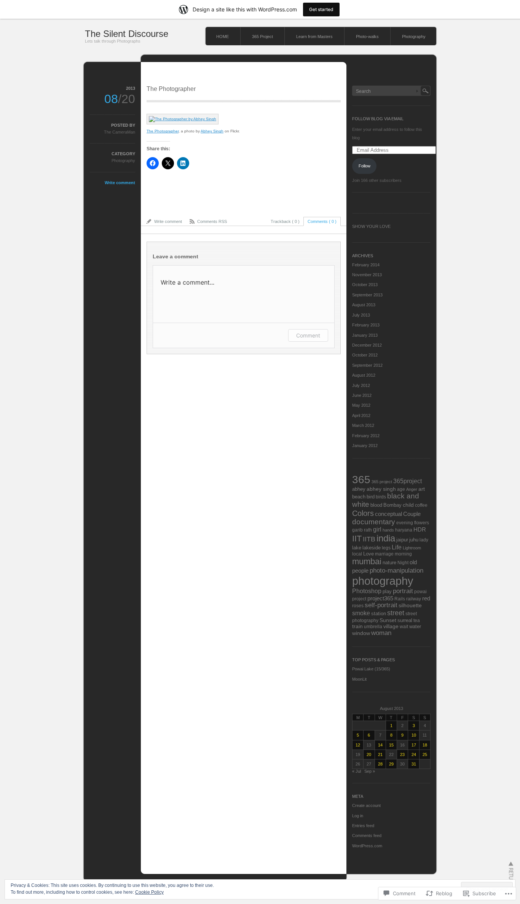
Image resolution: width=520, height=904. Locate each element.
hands (388, 530)
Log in (357, 815)
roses (358, 605)
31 (414, 764)
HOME (222, 36)
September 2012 (367, 365)
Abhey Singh (212, 131)
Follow (364, 166)
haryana (403, 529)
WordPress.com (367, 846)
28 (380, 764)
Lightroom (412, 548)
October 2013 (365, 284)
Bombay (392, 505)
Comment (308, 335)
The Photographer (163, 131)
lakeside (371, 548)
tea (416, 620)
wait (404, 626)
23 (402, 754)
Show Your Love (371, 226)
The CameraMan (119, 132)
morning (403, 553)
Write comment (120, 182)
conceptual (388, 514)
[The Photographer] (183, 119)
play (387, 591)
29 (391, 764)
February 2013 (366, 325)
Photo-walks (367, 36)
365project (407, 481)
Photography (414, 36)
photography (382, 581)
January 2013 (365, 335)
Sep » (369, 771)
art (421, 489)
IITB (369, 539)
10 (414, 735)
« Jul (356, 771)
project (359, 598)
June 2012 (362, 395)
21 (380, 754)
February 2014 (366, 265)
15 (391, 745)
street (395, 613)
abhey (358, 489)
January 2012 (365, 445)
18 (425, 745)
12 (358, 745)
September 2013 (367, 295)
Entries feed (363, 825)
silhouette (410, 605)
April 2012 (361, 415)
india (385, 538)
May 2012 (361, 405)
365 (361, 479)
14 (380, 745)
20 (369, 754)
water (415, 626)
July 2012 (361, 385)
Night (402, 562)
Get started (321, 9)
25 (425, 754)
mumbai (366, 561)
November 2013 (367, 274)
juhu (413, 540)
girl (377, 529)
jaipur (402, 540)
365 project (382, 481)
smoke (361, 613)
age (401, 489)
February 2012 (366, 435)
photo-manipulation (396, 570)
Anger (411, 489)
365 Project (262, 36)
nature (389, 562)
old (413, 562)
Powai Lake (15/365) (371, 669)
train (357, 626)
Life (397, 547)
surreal (404, 620)
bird (371, 497)
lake (356, 548)
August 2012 (363, 375)
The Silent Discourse (126, 34)
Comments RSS (212, 221)
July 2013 (361, 315)
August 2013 (363, 304)
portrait (403, 591)
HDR (419, 530)
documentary (373, 522)
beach (358, 497)
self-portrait (381, 605)
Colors (363, 513)
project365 (380, 598)
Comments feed (366, 835)
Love (368, 554)
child (408, 505)
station (378, 613)
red (426, 598)
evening (404, 522)
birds (381, 496)
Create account (366, 805)
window (361, 633)
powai (420, 591)
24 (414, 754)
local (357, 553)
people (360, 570)
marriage (384, 553)
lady (424, 539)
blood (376, 505)
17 (414, 745)
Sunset (388, 620)
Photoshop (366, 591)
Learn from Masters (314, 36)
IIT (357, 538)
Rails (399, 598)
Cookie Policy (149, 892)
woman (381, 633)
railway (413, 598)
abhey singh (381, 489)
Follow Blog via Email (378, 118)
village (391, 626)
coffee (421, 505)
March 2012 (363, 425)
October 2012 (365, 355)
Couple (412, 514)
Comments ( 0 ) (322, 221)
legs (386, 547)
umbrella (373, 626)
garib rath (362, 529)
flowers (421, 522)
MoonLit (359, 679)
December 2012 (367, 345)
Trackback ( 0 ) (285, 221)
